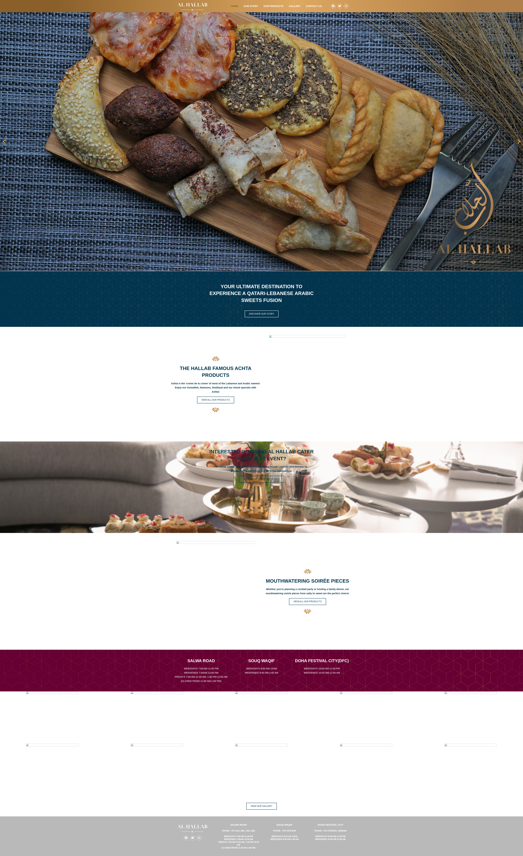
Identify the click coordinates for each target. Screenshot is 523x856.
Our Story (251, 6)
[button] (4, 141)
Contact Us (314, 6)
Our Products (273, 6)
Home (234, 6)
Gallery (294, 6)
